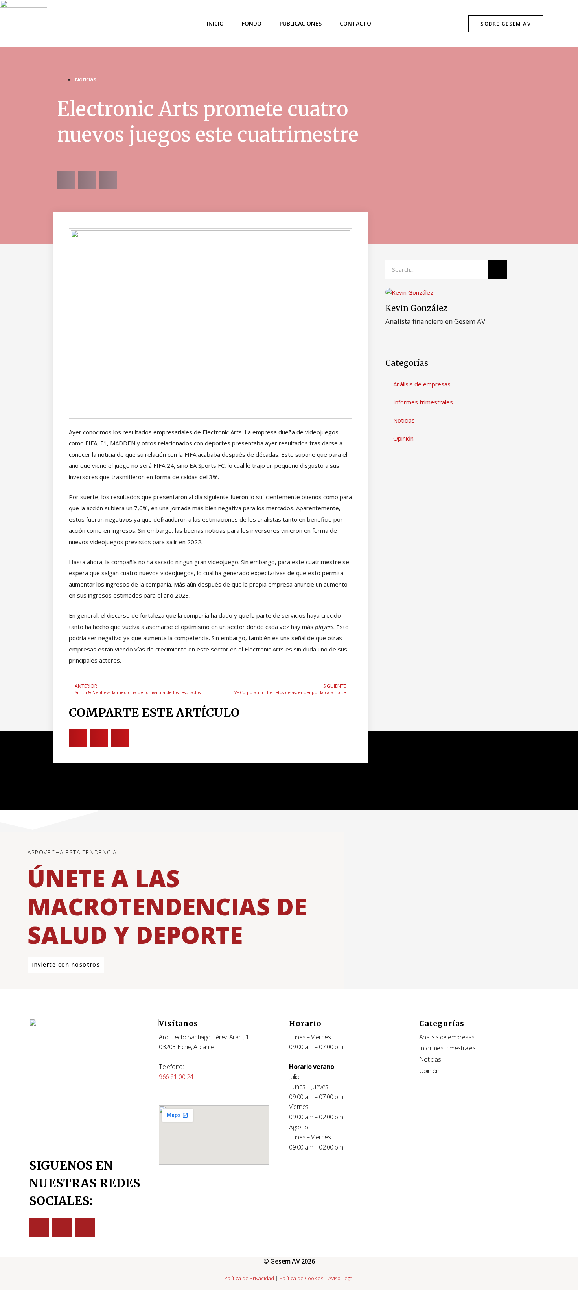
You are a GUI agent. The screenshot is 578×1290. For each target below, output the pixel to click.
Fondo (251, 23)
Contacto (355, 23)
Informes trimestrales (423, 402)
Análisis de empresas (422, 384)
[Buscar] (497, 269)
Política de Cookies (301, 1278)
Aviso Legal (341, 1278)
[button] (66, 180)
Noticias (85, 79)
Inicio (215, 23)
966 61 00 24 (176, 1076)
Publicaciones (301, 23)
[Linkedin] (62, 1227)
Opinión (403, 438)
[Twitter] (39, 1227)
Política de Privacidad (249, 1278)
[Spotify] (85, 1227)
